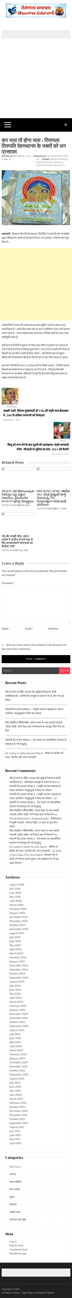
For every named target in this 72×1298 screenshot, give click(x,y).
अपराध (12, 1174)
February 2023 (17, 1054)
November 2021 (18, 1115)
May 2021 (15, 1139)
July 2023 (15, 1034)
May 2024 (15, 994)
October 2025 (17, 925)
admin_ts (6, 159)
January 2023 (17, 1058)
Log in (13, 1241)
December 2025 (18, 917)
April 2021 (15, 1143)
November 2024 (18, 969)
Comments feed (18, 1249)
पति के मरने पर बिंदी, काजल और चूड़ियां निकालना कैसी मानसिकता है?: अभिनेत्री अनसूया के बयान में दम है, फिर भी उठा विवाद (34, 696)
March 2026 (16, 905)
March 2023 (16, 1050)
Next (64, 440)
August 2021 (16, 1127)
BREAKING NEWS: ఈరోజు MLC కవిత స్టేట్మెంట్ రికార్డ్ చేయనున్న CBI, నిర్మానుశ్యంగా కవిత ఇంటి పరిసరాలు (53, 498)
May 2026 (15, 897)
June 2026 (15, 893)
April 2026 (15, 901)
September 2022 (18, 1074)
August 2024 (16, 982)
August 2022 (16, 1078)
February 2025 (17, 957)
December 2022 (18, 1062)
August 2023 (16, 1030)
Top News (51, 156)
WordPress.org (17, 1253)
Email (29, 628)
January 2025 (17, 961)
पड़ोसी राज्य (14, 1212)
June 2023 (15, 1038)
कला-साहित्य (15, 1182)
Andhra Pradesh (58, 159)
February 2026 (17, 909)
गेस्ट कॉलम (14, 1189)
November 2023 (18, 1018)
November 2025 (18, 921)
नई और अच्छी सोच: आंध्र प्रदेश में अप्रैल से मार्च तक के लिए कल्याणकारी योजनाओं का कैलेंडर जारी (17, 541)
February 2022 (17, 1103)
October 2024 (17, 973)
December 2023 (18, 1014)
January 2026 (17, 913)
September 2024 (18, 977)
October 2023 (17, 1022)
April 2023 (15, 1046)
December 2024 (18, 965)
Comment (8, 583)
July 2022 (15, 1083)
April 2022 (15, 1095)
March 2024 (16, 1002)
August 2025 (16, 933)
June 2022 (15, 1087)
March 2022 (16, 1099)
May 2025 (15, 945)
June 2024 (15, 990)
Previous (10, 406)
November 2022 (18, 1066)
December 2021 (18, 1111)
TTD (63, 165)
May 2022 (15, 1091)
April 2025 (15, 949)
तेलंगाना (60, 156)
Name (6, 628)
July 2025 (14, 937)
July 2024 (14, 986)
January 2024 (17, 1010)
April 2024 (15, 998)
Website (53, 628)
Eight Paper (28, 1292)
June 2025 (15, 941)
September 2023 (18, 1026)
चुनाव (12, 1197)
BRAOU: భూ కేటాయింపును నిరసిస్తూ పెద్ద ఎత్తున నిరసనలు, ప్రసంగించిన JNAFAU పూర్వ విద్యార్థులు (18, 496)
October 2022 (17, 1070)
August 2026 (16, 885)
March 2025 (16, 953)
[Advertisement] (36, 84)
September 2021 (18, 1123)
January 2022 (17, 1107)
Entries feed (16, 1245)
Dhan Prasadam (44, 162)
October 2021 (17, 1119)
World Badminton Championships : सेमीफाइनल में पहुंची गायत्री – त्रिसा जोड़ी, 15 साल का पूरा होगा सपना (35, 822)
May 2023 (15, 1042)
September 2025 (18, 929)
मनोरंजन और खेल (17, 1220)
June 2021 (15, 1135)
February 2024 (17, 1006)
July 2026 (15, 889)
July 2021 (14, 1131)
